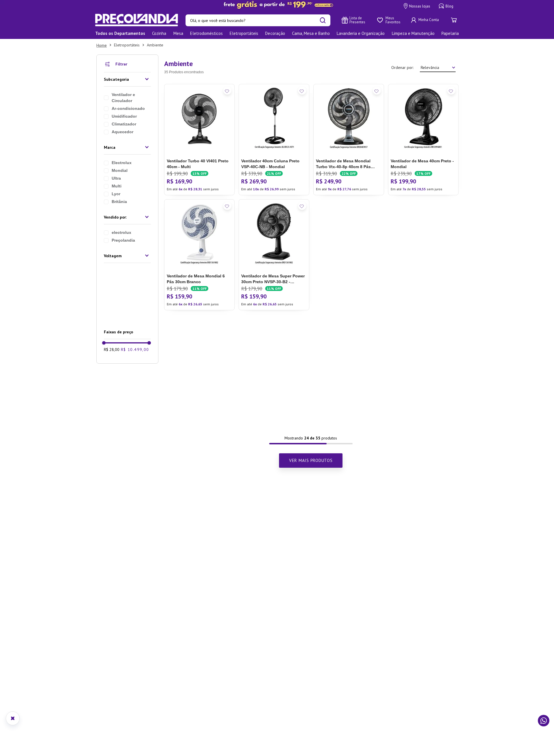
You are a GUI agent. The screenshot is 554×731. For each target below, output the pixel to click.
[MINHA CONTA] (425, 20)
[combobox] (258, 20)
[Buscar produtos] (323, 20)
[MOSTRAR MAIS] (310, 460)
